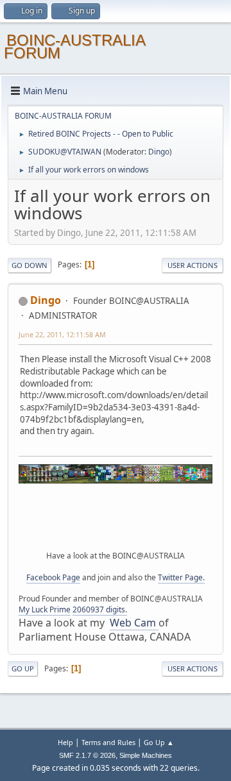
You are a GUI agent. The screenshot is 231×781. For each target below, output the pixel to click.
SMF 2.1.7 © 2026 (87, 755)
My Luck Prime (45, 609)
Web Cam (134, 623)
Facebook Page (53, 577)
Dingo (158, 151)
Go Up (23, 668)
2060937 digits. (100, 609)
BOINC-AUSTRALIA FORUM (74, 46)
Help (65, 742)
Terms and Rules (108, 742)
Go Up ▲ (159, 742)
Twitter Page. (181, 577)
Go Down (29, 265)
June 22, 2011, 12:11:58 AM (62, 334)
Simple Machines (145, 755)
